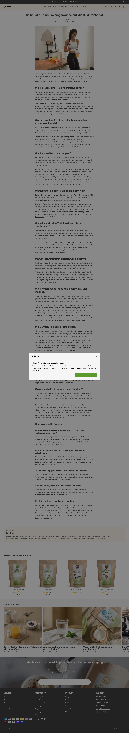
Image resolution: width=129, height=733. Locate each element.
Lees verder (35, 370)
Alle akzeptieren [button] (86, 375)
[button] (39, 375)
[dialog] (64, 366)
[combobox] (96, 356)
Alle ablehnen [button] (64, 375)
